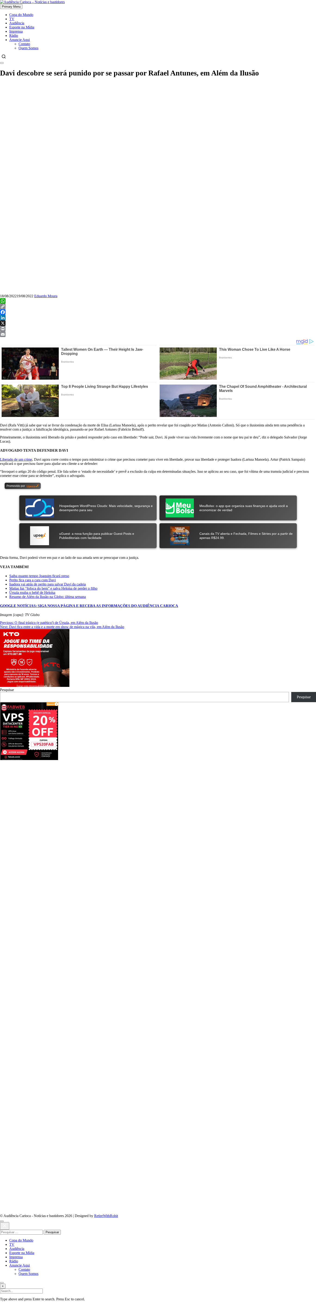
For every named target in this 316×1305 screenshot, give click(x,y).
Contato (24, 44)
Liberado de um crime (16, 459)
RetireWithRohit (106, 1216)
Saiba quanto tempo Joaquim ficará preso (39, 576)
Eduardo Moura (45, 296)
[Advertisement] (158, 114)
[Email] (158, 334)
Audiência (16, 23)
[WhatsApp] (158, 301)
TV (11, 19)
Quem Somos (28, 48)
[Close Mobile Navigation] (2, 63)
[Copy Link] (158, 306)
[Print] (158, 329)
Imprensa (16, 31)
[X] (158, 323)
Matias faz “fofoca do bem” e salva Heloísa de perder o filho (53, 588)
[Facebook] (158, 312)
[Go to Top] (2, 1282)
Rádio (13, 36)
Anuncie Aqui (19, 40)
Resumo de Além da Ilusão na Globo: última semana (47, 597)
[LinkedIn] (158, 317)
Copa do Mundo (21, 15)
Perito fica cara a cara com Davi (32, 580)
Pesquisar (7, 690)
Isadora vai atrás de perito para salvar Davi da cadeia (47, 584)
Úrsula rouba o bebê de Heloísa (32, 593)
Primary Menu (11, 6)
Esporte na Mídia (21, 27)
